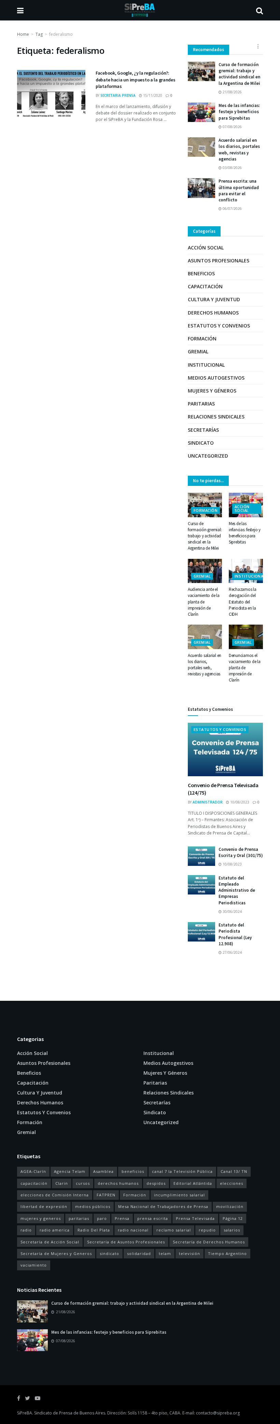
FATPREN (106, 1194)
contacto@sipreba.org (218, 1413)
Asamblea (103, 1171)
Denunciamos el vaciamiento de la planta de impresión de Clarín (245, 668)
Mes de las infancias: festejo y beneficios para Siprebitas (239, 112)
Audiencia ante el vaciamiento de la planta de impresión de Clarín (204, 601)
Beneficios (201, 273)
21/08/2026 (232, 92)
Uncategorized (208, 456)
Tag (39, 34)
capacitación (33, 1183)
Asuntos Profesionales (218, 260)
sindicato (109, 1253)
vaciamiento (33, 1265)
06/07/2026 (232, 208)
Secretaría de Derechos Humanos (209, 1241)
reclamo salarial (173, 1229)
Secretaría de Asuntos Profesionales (126, 1241)
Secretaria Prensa (118, 95)
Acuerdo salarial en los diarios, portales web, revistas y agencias (239, 149)
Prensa (122, 1218)
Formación (202, 338)
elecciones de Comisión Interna (54, 1194)
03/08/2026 (232, 167)
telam (165, 1253)
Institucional (206, 365)
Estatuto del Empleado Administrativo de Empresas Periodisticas (237, 890)
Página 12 (233, 1218)
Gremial (198, 351)
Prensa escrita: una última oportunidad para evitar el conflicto (239, 190)
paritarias (79, 1218)
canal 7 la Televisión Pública (182, 1171)
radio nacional (133, 1229)
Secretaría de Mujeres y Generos (56, 1253)
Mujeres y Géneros (212, 390)
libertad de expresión (43, 1206)
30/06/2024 (232, 911)
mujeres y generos (40, 1218)
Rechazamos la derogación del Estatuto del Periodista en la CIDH (242, 601)
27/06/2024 (232, 952)
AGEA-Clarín (33, 1171)
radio (26, 1229)
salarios (232, 1229)
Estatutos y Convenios (219, 325)
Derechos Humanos (213, 312)
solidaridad (139, 1253)
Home (23, 34)
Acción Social (206, 247)
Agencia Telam (69, 1171)
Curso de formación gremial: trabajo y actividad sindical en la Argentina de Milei (239, 74)
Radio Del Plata (94, 1229)
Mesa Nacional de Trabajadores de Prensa (163, 1206)
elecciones (231, 1183)
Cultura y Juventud (214, 299)
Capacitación (205, 286)
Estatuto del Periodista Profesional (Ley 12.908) (235, 934)
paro (102, 1218)
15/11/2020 (152, 95)
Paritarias (201, 403)
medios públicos (92, 1206)
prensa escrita (152, 1218)
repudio (207, 1229)
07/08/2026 (232, 126)
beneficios (133, 1171)
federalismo (61, 34)
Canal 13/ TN (234, 1171)
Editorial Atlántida (192, 1183)
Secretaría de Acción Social (49, 1241)
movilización (229, 1206)
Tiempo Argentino (227, 1253)
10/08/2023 (239, 802)
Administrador (208, 802)
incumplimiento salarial (179, 1194)
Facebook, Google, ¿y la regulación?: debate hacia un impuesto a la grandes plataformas (136, 79)
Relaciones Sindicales (216, 416)
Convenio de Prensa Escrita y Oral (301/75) (241, 852)
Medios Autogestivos (216, 377)
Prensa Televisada (195, 1218)
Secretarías (203, 430)
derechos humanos (118, 1183)
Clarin (61, 1183)
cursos (83, 1183)
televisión (189, 1253)
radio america (55, 1229)
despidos (156, 1183)
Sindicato (201, 443)
